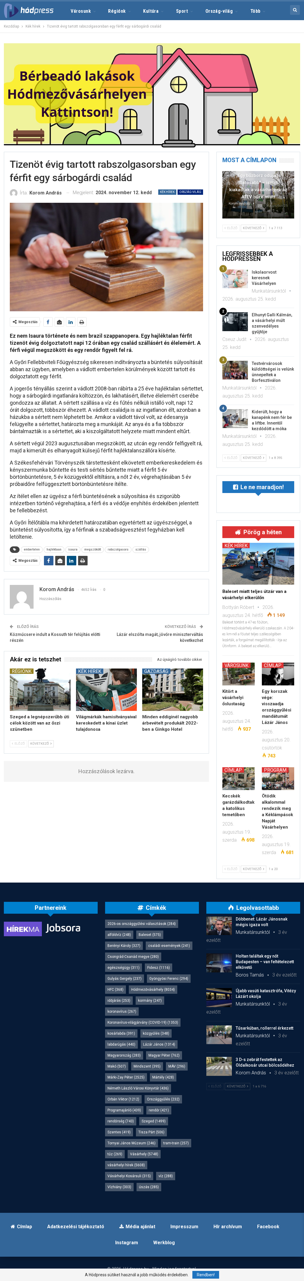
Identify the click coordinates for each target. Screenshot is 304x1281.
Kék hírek (167, 192)
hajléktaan (54, 549)
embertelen (32, 549)
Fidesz (158, 968)
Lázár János (159, 1044)
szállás (140, 549)
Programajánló (124, 1110)
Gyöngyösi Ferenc (168, 979)
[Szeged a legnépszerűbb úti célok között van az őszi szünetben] (40, 690)
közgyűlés (156, 1033)
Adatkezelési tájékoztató (75, 1226)
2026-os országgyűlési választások (141, 924)
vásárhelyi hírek (126, 1165)
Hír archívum (227, 1226)
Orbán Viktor (123, 1099)
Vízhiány (119, 1187)
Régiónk (117, 11)
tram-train (176, 1143)
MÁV (176, 1066)
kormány (150, 1000)
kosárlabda (121, 1033)
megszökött (92, 549)
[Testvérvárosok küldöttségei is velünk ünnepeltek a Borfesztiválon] (235, 370)
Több (255, 11)
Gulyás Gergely (124, 979)
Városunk (81, 11)
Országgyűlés (163, 1099)
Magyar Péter (164, 1055)
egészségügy (123, 968)
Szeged (154, 1121)
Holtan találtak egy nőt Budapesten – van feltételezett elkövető (265, 962)
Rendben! (206, 1274)
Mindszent (147, 1066)
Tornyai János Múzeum (131, 1143)
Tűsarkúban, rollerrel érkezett (264, 1028)
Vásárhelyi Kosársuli (129, 1176)
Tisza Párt (151, 1132)
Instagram (126, 1242)
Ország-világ (219, 11)
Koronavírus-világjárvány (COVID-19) (142, 1022)
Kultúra (151, 11)
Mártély (163, 1077)
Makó (116, 1066)
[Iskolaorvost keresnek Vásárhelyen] (235, 278)
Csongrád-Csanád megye (133, 957)
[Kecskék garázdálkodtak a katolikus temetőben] (238, 778)
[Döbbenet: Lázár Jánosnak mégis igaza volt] (219, 925)
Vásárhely (144, 1154)
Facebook (268, 1226)
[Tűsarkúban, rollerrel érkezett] (219, 1034)
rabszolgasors (118, 549)
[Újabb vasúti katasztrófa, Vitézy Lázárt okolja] (219, 997)
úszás (149, 1187)
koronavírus (121, 1011)
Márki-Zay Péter (126, 1077)
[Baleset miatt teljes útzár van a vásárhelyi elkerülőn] (258, 563)
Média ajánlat (140, 1226)
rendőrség (120, 1121)
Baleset (150, 935)
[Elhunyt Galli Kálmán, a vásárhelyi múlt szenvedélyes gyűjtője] (235, 321)
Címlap (272, 665)
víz (166, 1176)
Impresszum (184, 1226)
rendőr (159, 1110)
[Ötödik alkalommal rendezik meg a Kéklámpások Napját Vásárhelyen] (278, 778)
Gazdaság (156, 671)
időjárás (118, 1000)
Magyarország (124, 1055)
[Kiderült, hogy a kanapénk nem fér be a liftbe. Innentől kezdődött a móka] (235, 418)
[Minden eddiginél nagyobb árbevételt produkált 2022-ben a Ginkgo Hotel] (172, 690)
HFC (115, 990)
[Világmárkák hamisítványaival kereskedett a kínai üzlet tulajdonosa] (106, 690)
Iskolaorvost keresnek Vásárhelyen (264, 278)
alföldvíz (119, 935)
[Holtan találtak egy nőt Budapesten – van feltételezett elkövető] (219, 962)
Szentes (119, 1132)
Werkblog (164, 1242)
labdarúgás (121, 1044)
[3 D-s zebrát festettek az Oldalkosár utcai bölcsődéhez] (219, 1066)
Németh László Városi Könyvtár (138, 1088)
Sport (182, 11)
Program (275, 770)
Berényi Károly (123, 946)
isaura (72, 549)
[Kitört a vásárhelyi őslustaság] (238, 674)
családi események (169, 946)
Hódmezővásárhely (153, 990)
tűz (114, 1154)
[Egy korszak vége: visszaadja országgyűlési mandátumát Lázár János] (278, 674)
